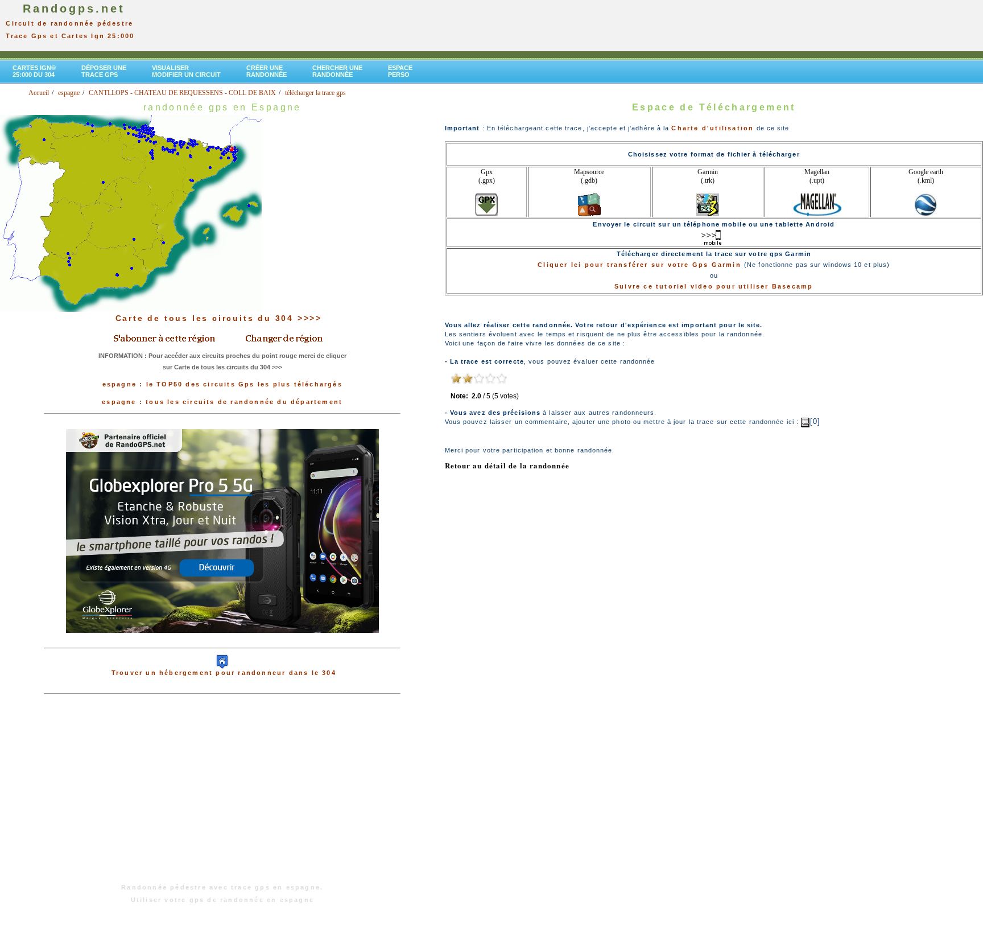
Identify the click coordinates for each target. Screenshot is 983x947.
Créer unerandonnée (266, 71)
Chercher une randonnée (337, 71)
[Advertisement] (222, 794)
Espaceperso (400, 71)
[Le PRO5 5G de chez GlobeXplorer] (222, 642)
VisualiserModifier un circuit (186, 71)
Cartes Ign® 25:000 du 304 (34, 71)
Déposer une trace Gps (103, 71)
